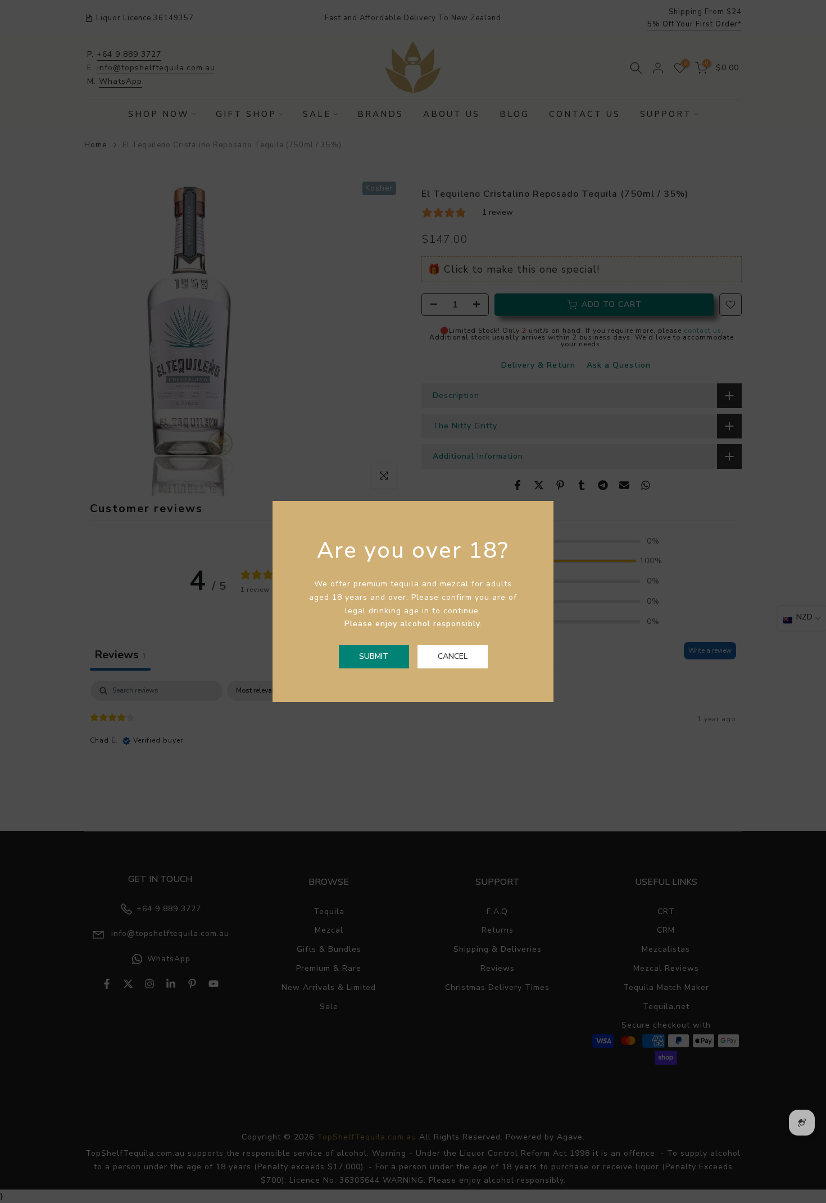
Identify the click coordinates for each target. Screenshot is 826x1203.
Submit (373, 656)
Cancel (453, 656)
